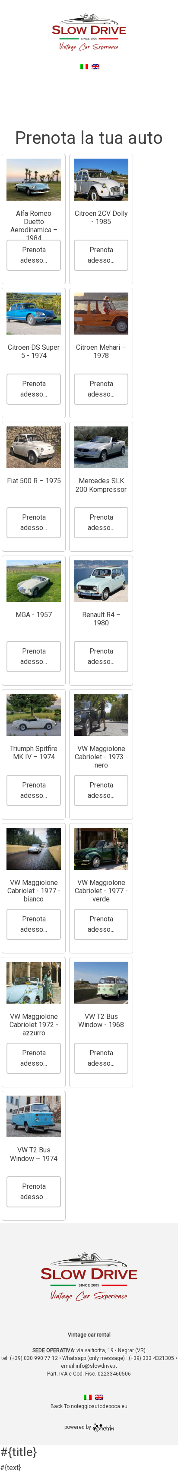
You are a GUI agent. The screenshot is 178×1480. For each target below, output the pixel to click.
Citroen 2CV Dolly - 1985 (101, 217)
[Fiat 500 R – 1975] (33, 447)
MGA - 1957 (34, 615)
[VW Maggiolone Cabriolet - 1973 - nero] (101, 715)
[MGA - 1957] (33, 581)
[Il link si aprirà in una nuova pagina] (103, 1427)
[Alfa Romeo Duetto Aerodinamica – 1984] (33, 180)
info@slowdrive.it (96, 1366)
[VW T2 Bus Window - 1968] (101, 983)
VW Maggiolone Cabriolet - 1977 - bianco (33, 890)
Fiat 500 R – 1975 (34, 481)
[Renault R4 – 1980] (101, 581)
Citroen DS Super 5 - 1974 (34, 351)
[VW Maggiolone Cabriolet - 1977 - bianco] (33, 849)
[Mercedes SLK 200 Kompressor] (101, 447)
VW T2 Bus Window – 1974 (33, 1154)
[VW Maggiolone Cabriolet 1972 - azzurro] (33, 983)
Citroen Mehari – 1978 (101, 351)
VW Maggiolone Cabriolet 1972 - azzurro (34, 1024)
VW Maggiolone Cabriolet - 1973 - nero (101, 757)
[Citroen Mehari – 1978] (101, 314)
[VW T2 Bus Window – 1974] (33, 1117)
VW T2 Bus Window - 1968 (101, 1020)
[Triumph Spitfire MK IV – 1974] (33, 715)
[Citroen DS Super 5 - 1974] (33, 314)
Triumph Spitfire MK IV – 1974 (33, 753)
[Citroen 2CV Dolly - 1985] (101, 180)
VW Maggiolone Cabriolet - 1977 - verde (101, 890)
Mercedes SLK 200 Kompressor (101, 485)
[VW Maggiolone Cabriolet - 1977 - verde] (101, 849)
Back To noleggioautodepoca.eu (91, 77)
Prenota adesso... (33, 255)
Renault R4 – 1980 (101, 619)
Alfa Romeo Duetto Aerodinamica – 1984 (33, 226)
